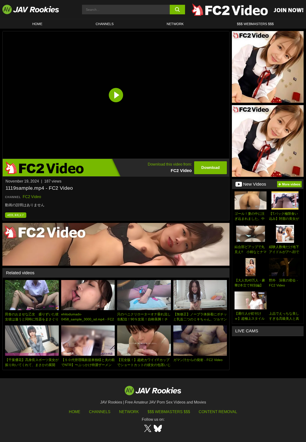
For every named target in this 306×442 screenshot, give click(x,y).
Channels (105, 24)
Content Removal (218, 412)
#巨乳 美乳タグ (15, 215)
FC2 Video (32, 197)
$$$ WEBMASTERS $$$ (255, 24)
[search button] (177, 9)
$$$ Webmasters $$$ (169, 412)
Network (175, 24)
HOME (37, 24)
